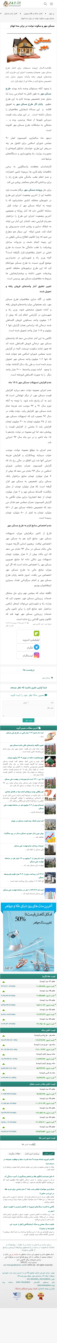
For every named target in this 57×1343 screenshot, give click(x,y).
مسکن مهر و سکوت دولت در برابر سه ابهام (37, 18)
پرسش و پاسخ (8, 1247)
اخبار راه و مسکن (10, 13)
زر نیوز (51, 13)
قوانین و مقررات (27, 1250)
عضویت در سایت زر (39, 1247)
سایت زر (15, 1254)
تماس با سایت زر (31, 1244)
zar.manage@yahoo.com (14, 1265)
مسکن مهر (46, 677)
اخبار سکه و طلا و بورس (33, 13)
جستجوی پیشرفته (22, 1247)
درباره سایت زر (45, 1244)
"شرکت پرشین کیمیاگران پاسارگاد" (26, 1288)
